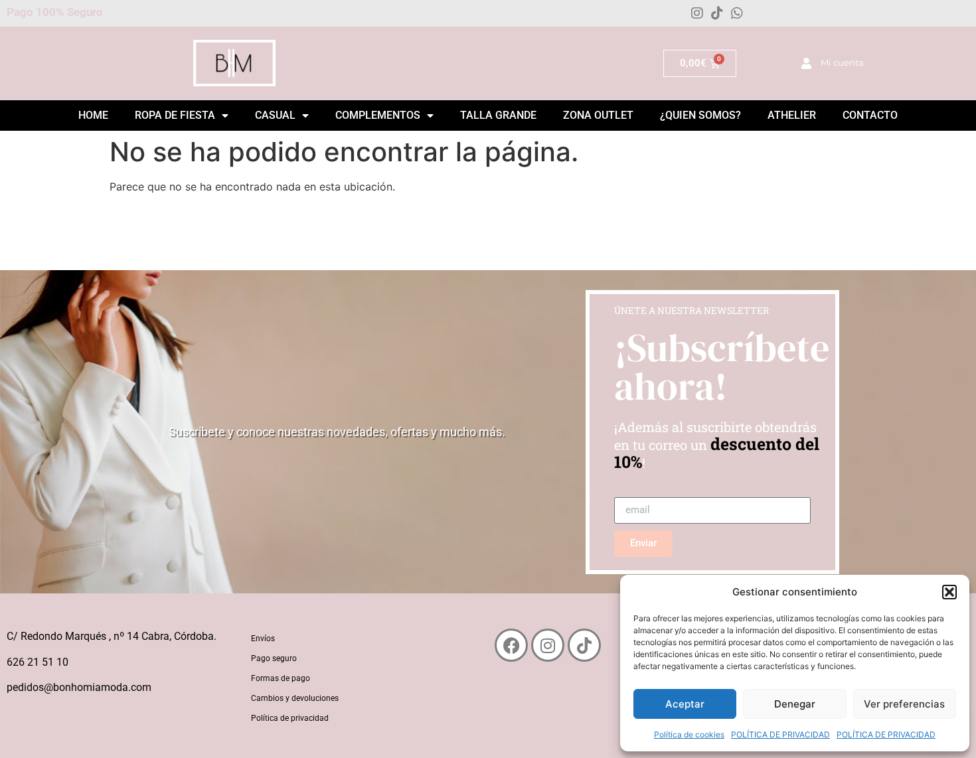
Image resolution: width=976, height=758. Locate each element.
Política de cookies (689, 734)
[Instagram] (697, 13)
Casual (275, 115)
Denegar (794, 704)
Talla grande (498, 115)
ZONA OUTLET (598, 115)
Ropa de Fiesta (175, 115)
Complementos (377, 115)
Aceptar (684, 704)
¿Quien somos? (700, 115)
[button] (949, 592)
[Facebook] (511, 645)
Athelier (792, 115)
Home (93, 115)
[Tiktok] (717, 13)
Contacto (870, 115)
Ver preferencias (904, 704)
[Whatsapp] (737, 13)
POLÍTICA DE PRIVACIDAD (780, 734)
